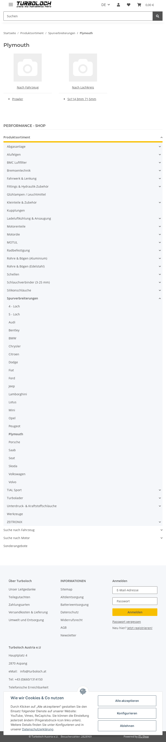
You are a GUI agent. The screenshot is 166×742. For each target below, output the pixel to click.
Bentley (14, 330)
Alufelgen (14, 154)
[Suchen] (158, 16)
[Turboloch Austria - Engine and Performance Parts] (34, 5)
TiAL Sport (14, 490)
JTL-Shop (143, 736)
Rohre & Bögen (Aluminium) (27, 258)
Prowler (17, 99)
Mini (12, 410)
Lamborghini (18, 394)
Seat (12, 458)
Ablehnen (127, 726)
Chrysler (15, 346)
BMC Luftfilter (17, 162)
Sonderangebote (15, 546)
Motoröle (13, 234)
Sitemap (66, 589)
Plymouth (16, 434)
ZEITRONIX (14, 522)
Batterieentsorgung (75, 605)
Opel (12, 418)
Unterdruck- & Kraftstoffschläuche (32, 506)
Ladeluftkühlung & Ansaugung (29, 218)
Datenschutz (70, 612)
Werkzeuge (15, 514)
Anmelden (135, 612)
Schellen (13, 274)
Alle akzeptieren (127, 700)
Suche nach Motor (16, 538)
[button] (118, 4)
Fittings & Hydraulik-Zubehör (28, 186)
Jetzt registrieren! (139, 628)
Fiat (11, 370)
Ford (12, 378)
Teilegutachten (19, 597)
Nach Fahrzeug (28, 87)
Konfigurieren (127, 713)
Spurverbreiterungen (22, 298)
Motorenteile (16, 226)
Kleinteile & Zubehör (22, 202)
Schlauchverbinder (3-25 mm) (28, 282)
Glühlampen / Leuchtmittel (26, 194)
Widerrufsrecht (72, 620)
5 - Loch (14, 314)
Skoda (13, 466)
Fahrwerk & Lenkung (22, 178)
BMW (12, 338)
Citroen (14, 354)
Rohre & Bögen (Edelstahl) (26, 266)
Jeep (12, 386)
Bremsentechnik (18, 170)
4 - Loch (14, 306)
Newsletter (68, 635)
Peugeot (14, 426)
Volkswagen (17, 474)
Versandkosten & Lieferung (28, 612)
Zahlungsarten (19, 605)
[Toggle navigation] (11, 2)
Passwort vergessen (126, 622)
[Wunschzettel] (128, 4)
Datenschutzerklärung (37, 729)
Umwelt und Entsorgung (26, 620)
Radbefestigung (18, 250)
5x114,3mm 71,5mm (81, 99)
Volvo (12, 482)
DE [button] (103, 4)
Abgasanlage (16, 146)
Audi (12, 322)
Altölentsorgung (72, 597)
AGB (64, 627)
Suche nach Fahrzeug (19, 530)
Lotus (12, 402)
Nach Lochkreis (83, 87)
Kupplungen (16, 210)
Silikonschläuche (19, 290)
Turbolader (15, 498)
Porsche (14, 442)
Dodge (13, 362)
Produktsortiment (16, 137)
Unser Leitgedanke (22, 589)
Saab (12, 450)
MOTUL (12, 242)
